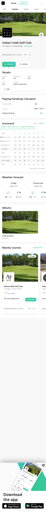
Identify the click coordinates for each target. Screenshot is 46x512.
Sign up (23, 3)
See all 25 (37, 247)
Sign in (13, 3)
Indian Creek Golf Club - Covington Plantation (18, 127)
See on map (28, 46)
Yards (35, 123)
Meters (41, 123)
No (30, 55)
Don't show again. (23, 510)
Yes (25, 55)
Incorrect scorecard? (37, 168)
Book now (31, 300)
